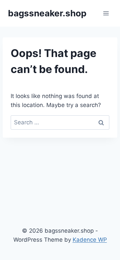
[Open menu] (106, 13)
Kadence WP (90, 239)
